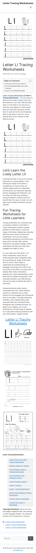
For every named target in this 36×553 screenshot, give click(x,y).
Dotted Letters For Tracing (19, 466)
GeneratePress (18, 550)
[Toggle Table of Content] (29, 81)
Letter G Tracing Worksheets (15, 527)
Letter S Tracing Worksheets (15, 525)
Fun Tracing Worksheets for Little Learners (16, 87)
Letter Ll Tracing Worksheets (15, 91)
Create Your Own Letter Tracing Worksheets (18, 461)
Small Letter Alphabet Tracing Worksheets (20, 494)
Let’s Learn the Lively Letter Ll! (15, 84)
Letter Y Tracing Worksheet (19, 489)
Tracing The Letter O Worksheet (17, 504)
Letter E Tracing (15, 485)
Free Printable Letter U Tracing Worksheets (17, 471)
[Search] (30, 538)
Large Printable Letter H (18, 482)
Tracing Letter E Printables (19, 499)
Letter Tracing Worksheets (18, 3)
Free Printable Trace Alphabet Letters (16, 477)
